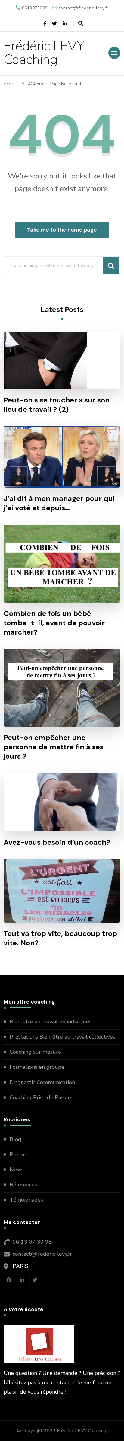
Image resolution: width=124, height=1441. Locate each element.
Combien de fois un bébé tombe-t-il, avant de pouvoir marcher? (54, 623)
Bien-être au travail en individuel (50, 1021)
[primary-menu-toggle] (114, 53)
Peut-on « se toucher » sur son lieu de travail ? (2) (57, 404)
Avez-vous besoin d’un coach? (57, 842)
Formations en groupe (38, 1067)
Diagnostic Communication (43, 1082)
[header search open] (80, 23)
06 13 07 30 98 (32, 1241)
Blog (15, 1139)
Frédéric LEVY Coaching (44, 53)
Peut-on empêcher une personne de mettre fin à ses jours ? (54, 747)
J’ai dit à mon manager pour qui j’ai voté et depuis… (59, 503)
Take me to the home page (62, 229)
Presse (18, 1154)
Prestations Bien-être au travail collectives (63, 1036)
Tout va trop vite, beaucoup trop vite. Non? (60, 938)
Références (23, 1184)
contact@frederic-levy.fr (42, 1253)
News (17, 1169)
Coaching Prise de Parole (40, 1097)
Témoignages (26, 1199)
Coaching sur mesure (35, 1051)
